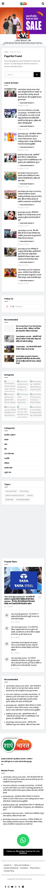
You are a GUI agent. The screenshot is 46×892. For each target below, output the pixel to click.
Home (6, 52)
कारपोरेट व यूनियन (9, 435)
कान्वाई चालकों (9, 499)
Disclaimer (24, 868)
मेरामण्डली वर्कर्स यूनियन (22, 499)
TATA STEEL (24, 491)
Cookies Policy (9, 871)
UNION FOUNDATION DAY (15, 495)
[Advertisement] (23, 531)
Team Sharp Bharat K (27, 126)
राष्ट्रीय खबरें (8, 468)
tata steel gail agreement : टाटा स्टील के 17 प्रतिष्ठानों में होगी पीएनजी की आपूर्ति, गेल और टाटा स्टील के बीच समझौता (25, 616)
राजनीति (6, 458)
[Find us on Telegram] (23, 886)
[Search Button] (43, 3)
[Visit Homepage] (23, 3)
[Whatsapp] (23, 840)
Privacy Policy (34, 868)
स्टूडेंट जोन (7, 472)
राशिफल (6, 463)
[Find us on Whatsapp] (16, 886)
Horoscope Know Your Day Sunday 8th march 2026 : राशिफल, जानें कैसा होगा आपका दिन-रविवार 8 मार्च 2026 (28, 328)
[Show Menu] (3, 3)
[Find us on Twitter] (19, 886)
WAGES (30, 495)
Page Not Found (15, 52)
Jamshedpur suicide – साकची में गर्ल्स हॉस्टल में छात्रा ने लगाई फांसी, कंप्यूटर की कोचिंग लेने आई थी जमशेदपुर (28, 338)
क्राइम (6, 440)
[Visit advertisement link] (23, 26)
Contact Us (8, 865)
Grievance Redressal (11, 868)
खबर (5, 444)
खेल (5, 449)
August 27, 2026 (23, 105)
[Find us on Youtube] (12, 886)
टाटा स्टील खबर (9, 454)
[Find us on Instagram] (8, 886)
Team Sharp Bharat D (27, 103)
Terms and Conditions (21, 865)
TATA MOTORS (11, 491)
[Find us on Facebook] (5, 886)
